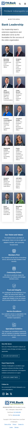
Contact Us (21, 424)
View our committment (10, 377)
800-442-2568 (16, 415)
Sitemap (16, 427)
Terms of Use (7, 424)
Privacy (14, 424)
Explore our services (10, 356)
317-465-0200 (17, 412)
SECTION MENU (14, 19)
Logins (11, 427)
